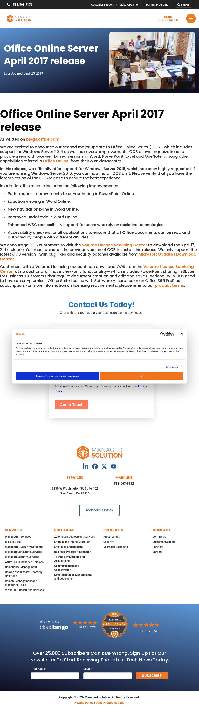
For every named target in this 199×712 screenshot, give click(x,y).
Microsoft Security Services (22, 556)
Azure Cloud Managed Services (24, 561)
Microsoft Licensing (115, 546)
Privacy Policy (83, 703)
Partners (158, 546)
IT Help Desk (13, 541)
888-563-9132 (124, 483)
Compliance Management (21, 567)
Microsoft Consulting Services (23, 551)
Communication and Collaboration (66, 567)
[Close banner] (182, 334)
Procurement (111, 536)
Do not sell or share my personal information (57, 376)
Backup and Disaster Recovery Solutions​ (23, 573)
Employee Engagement (68, 546)
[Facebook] (95, 466)
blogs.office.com (42, 139)
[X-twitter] (104, 466)
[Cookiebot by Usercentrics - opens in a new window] (157, 334)
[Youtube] (113, 466)
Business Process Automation (72, 551)
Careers (157, 551)
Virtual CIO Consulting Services (24, 589)
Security (108, 541)
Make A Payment (130, 4)
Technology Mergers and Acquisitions (69, 558)
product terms (169, 285)
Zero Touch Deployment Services (74, 536)
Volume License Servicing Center (114, 245)
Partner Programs (157, 4)
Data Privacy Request (110, 703)
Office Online (56, 161)
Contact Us (159, 536)
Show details (172, 367)
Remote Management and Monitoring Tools (21, 582)
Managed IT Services (18, 536)
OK (141, 376)
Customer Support (102, 4)
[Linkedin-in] (85, 466)
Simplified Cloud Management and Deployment (73, 576)
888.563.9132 (22, 4)
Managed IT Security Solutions (24, 546)
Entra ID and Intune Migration (72, 541)
